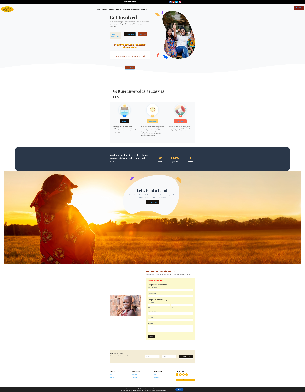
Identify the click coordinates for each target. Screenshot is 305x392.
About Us (125, 9)
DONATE (270, 3)
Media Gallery (134, 375)
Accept (179, 389)
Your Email (151, 318)
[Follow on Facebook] (170, 2)
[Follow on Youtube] (173, 2)
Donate (185, 381)
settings (163, 390)
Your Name (151, 303)
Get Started (152, 202)
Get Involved (133, 9)
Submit (151, 337)
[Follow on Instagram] (180, 2)
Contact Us (151, 9)
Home (105, 9)
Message (150, 324)
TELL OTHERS (180, 121)
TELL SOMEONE (115, 35)
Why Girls (111, 9)
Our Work (119, 9)
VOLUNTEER (129, 34)
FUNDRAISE (152, 121)
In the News (134, 378)
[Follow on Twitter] (176, 2)
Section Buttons (152, 294)
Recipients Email (152, 288)
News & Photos (143, 9)
